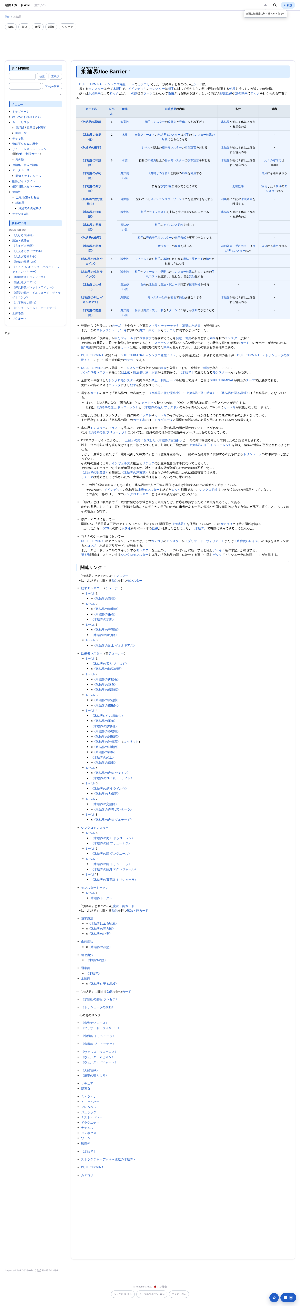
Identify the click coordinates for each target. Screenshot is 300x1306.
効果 (232, 89)
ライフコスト (157, 212)
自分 (137, 134)
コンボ (91, 545)
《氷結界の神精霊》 (106, 742)
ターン (148, 93)
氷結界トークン (101, 898)
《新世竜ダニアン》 (25, 282)
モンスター (96, 89)
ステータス (162, 343)
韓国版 (31, 127)
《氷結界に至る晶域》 (234, 393)
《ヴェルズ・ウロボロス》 (99, 1052)
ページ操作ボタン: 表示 (152, 1294)
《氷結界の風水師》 (104, 635)
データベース (20, 170)
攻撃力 (172, 121)
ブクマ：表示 (179, 1294)
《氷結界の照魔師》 (95, 472)
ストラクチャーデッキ (111, 330)
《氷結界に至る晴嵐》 (200, 393)
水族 (125, 134)
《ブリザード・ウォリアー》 (204, 541)
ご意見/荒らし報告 (27, 197)
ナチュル (87, 1128)
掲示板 (16, 192)
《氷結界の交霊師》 (104, 804)
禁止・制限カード (28, 153)
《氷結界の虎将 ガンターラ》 (113, 809)
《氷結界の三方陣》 (101, 929)
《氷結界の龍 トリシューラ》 (111, 864)
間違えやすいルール (28, 175)
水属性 (117, 89)
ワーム (85, 1138)
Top (7, 16)
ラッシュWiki (20, 213)
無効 (192, 276)
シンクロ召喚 (208, 489)
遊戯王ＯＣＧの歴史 (25, 143)
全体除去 (18, 313)
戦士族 (124, 212)
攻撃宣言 (190, 147)
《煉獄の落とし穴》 (95, 1075)
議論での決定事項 (30, 208)
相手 (171, 89)
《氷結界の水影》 (103, 619)
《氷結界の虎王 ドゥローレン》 (117, 407)
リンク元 (67, 27)
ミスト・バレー (91, 1117)
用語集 (16, 165)
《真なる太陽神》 (23, 235)
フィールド (147, 134)
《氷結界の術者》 (91, 147)
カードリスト (20, 122)
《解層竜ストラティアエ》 (29, 277)
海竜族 (124, 121)
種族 (125, 109)
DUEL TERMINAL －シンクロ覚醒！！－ (107, 84)
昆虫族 (124, 199)
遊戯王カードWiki (17, 5)
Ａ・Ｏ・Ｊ (88, 1096)
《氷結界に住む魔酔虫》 (165, 393)
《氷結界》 (179, 524)
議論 (51, 27)
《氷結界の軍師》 (105, 721)
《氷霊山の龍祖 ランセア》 (100, 999)
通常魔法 (87, 918)
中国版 (41, 127)
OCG (105, 528)
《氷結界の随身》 (105, 684)
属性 (278, 186)
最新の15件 (18, 223)
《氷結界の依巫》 (91, 237)
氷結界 (225, 121)
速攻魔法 (87, 955)
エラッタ (115, 385)
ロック (114, 93)
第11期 (85, 347)
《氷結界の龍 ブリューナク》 (107, 432)
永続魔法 (87, 942)
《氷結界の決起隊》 (106, 700)
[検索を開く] (274, 5)
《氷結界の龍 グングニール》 (111, 854)
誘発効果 (241, 93)
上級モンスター (148, 489)
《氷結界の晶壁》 (100, 947)
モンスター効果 (182, 271)
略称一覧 (21, 133)
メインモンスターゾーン (166, 199)
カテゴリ (144, 84)
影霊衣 (85, 1088)
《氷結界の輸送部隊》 (108, 669)
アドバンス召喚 (173, 224)
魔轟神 (85, 1143)
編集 (11, 27)
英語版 (20, 127)
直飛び (55, 76)
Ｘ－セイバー (90, 1102)
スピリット (131, 742)
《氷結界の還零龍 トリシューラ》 (114, 880)
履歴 (38, 27)
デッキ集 (18, 138)
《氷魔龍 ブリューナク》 (98, 1044)
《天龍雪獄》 (90, 1070)
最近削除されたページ (26, 186)
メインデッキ (137, 89)
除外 (209, 258)
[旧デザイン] (41, 5)
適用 (171, 93)
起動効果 (226, 93)
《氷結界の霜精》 (91, 121)
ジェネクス (88, 1133)
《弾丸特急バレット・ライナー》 (33, 287)
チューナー (113, 588)
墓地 (166, 258)
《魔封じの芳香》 (159, 173)
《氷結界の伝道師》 (169, 440)
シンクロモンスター (95, 372)
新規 (289, 5)
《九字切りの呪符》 (25, 302)
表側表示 (145, 338)
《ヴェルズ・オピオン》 (98, 1057)
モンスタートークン (95, 888)
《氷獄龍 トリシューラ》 (98, 1036)
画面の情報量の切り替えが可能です (265, 13)
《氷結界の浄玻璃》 (134, 472)
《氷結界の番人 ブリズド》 (160, 407)
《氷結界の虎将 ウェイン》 (111, 773)
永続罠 (85, 978)
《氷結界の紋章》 (100, 934)
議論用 (20, 202)
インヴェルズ (121, 463)
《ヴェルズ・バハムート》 (99, 1062)
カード (197, 84)
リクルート (19, 318)
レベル (146, 147)
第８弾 (85, 555)
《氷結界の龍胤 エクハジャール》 (114, 869)
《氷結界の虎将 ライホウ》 (109, 788)
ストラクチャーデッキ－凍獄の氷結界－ (176, 326)
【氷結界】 (186, 372)
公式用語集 (31, 165)
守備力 (183, 121)
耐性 (197, 284)
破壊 (192, 284)
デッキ (217, 550)
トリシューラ (252, 454)
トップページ (20, 111)
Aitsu (149, 1286)
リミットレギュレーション (29, 149)
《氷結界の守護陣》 (106, 630)
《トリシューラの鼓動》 (98, 1007)
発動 (134, 93)
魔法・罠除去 (20, 240)
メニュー (17, 104)
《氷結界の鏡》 (96, 960)
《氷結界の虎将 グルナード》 (113, 820)
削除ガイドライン (23, 181)
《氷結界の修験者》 (104, 726)
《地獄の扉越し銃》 (25, 261)
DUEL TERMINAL (93, 355)
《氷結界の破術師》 (106, 705)
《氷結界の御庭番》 (106, 679)
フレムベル (88, 1107)
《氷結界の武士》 (103, 757)
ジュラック (88, 1112)
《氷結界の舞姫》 (105, 752)
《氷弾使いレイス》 (247, 541)
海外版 (20, 159)
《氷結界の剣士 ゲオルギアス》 (114, 645)
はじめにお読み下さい (26, 116)
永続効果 (94, 93)
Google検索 (52, 86)
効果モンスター (91, 588)
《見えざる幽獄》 (23, 245)
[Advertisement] (150, 41)
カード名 (91, 109)
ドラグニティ (163, 420)
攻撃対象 (166, 186)
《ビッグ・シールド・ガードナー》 (35, 308)
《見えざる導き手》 (25, 256)
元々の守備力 (272, 160)
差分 (24, 27)
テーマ (250, 380)
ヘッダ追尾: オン (123, 1294)
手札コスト (242, 246)
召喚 (224, 199)
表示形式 (180, 237)
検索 (42, 76)
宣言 (264, 186)
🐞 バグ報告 (160, 1286)
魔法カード (165, 246)
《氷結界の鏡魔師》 (106, 609)
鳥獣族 (124, 297)
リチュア (148, 463)
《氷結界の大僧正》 (106, 794)
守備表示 (152, 237)
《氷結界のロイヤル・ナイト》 (112, 778)
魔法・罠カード (193, 258)
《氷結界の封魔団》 (106, 747)
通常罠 (85, 968)
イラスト (145, 415)
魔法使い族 (140, 372)
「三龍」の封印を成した (139, 440)
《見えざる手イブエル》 (28, 251)
